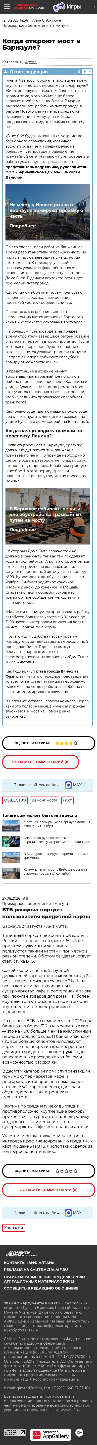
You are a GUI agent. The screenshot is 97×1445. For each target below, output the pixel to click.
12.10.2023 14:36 (15, 20)
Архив (31, 62)
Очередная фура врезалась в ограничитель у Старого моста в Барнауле (57, 840)
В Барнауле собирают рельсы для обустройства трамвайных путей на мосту (45, 514)
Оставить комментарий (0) (41, 762)
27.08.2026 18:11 (15, 898)
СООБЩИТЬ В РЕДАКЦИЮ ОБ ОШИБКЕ (41, 1288)
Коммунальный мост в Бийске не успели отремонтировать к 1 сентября (55, 871)
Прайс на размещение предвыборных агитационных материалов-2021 (45, 1279)
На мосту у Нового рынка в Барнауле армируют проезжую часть (46, 210)
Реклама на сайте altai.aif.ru (36, 1269)
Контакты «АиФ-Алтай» (29, 1263)
